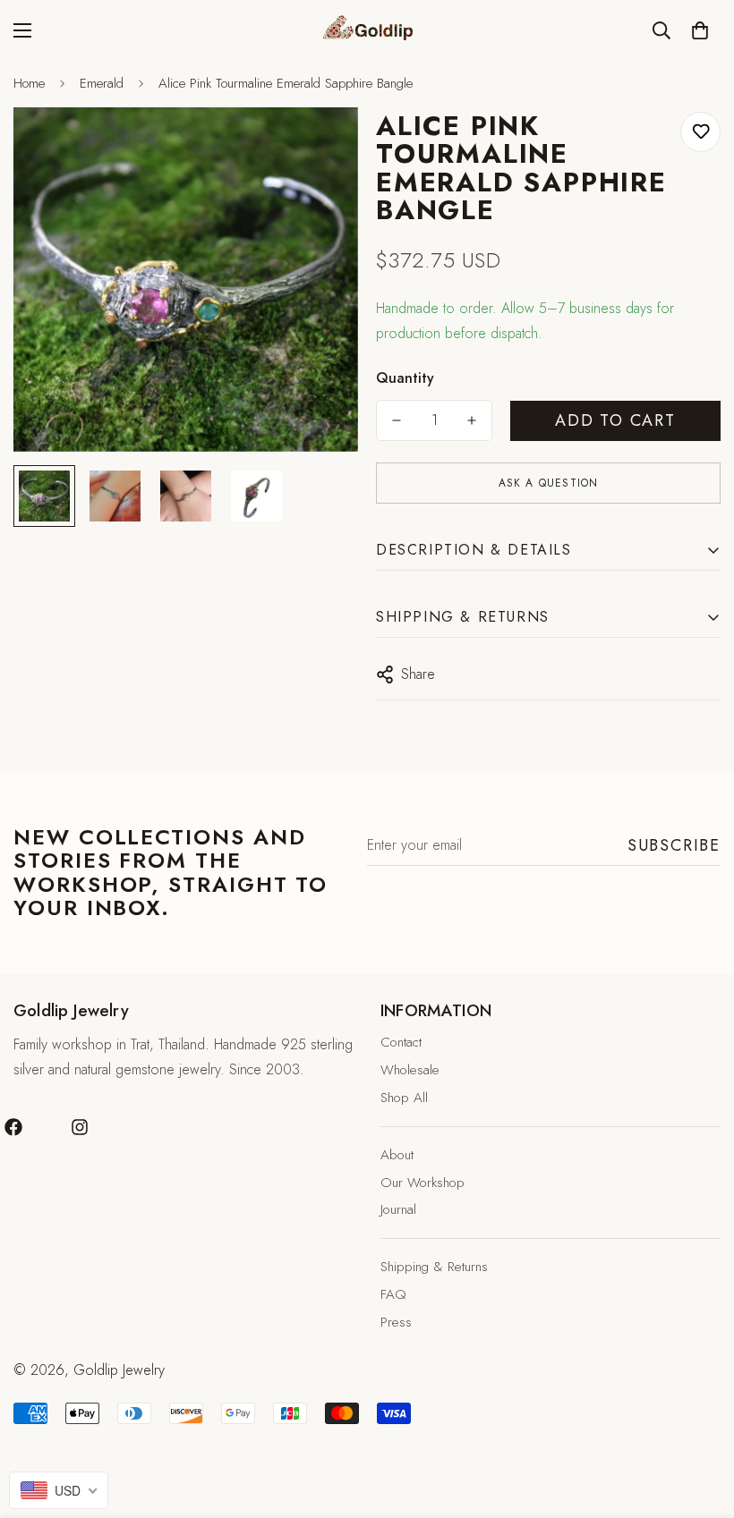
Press (396, 1322)
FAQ (393, 1294)
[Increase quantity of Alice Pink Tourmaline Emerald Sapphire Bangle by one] (471, 420)
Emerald (102, 83)
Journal (398, 1209)
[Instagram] (79, 1127)
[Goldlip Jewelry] (367, 30)
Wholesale (410, 1070)
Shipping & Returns (434, 1266)
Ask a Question (549, 483)
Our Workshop (422, 1182)
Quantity (405, 378)
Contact (401, 1042)
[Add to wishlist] (700, 132)
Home (29, 83)
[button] (700, 30)
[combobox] (58, 1490)
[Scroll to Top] (699, 1420)
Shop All (404, 1097)
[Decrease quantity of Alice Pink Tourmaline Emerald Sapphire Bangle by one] (396, 420)
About (397, 1155)
